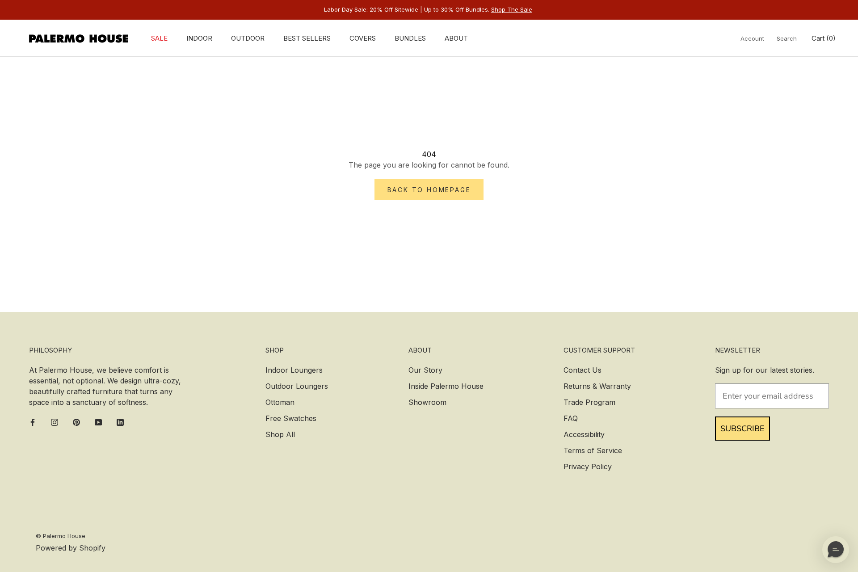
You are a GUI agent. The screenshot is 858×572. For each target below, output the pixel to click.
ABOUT (456, 38)
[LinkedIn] (120, 421)
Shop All (280, 434)
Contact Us (582, 370)
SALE (159, 38)
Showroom (427, 402)
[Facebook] (32, 421)
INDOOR (199, 38)
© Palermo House (60, 535)
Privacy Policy (588, 466)
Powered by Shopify (70, 547)
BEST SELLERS (307, 38)
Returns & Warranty (597, 386)
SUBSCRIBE (742, 428)
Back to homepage (429, 189)
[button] (835, 549)
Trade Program (589, 402)
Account (752, 38)
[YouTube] (98, 421)
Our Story (425, 370)
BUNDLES (410, 38)
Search (787, 38)
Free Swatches (290, 418)
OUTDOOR (248, 38)
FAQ (571, 418)
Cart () (824, 38)
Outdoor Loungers (296, 386)
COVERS (362, 38)
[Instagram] (54, 421)
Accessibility (584, 434)
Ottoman (279, 402)
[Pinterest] (76, 421)
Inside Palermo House (446, 386)
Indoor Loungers (294, 370)
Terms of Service (593, 450)
